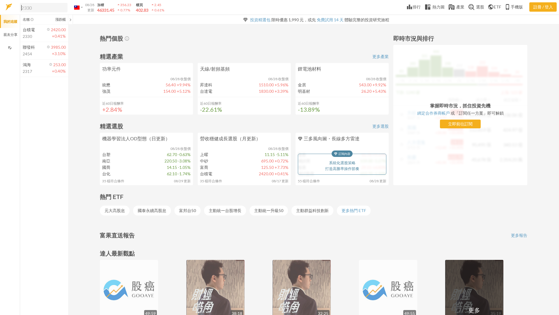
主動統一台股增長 (225, 210)
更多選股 (380, 126)
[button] (42, 7)
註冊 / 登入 (543, 6)
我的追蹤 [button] (10, 21)
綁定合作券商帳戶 (433, 113)
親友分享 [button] (10, 34)
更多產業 (380, 56)
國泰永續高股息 (152, 210)
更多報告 (519, 235)
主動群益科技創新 (312, 210)
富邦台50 (187, 210)
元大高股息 (115, 210)
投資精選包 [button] (260, 19)
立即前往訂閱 (460, 123)
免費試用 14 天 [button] (330, 19)
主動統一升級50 (268, 210)
